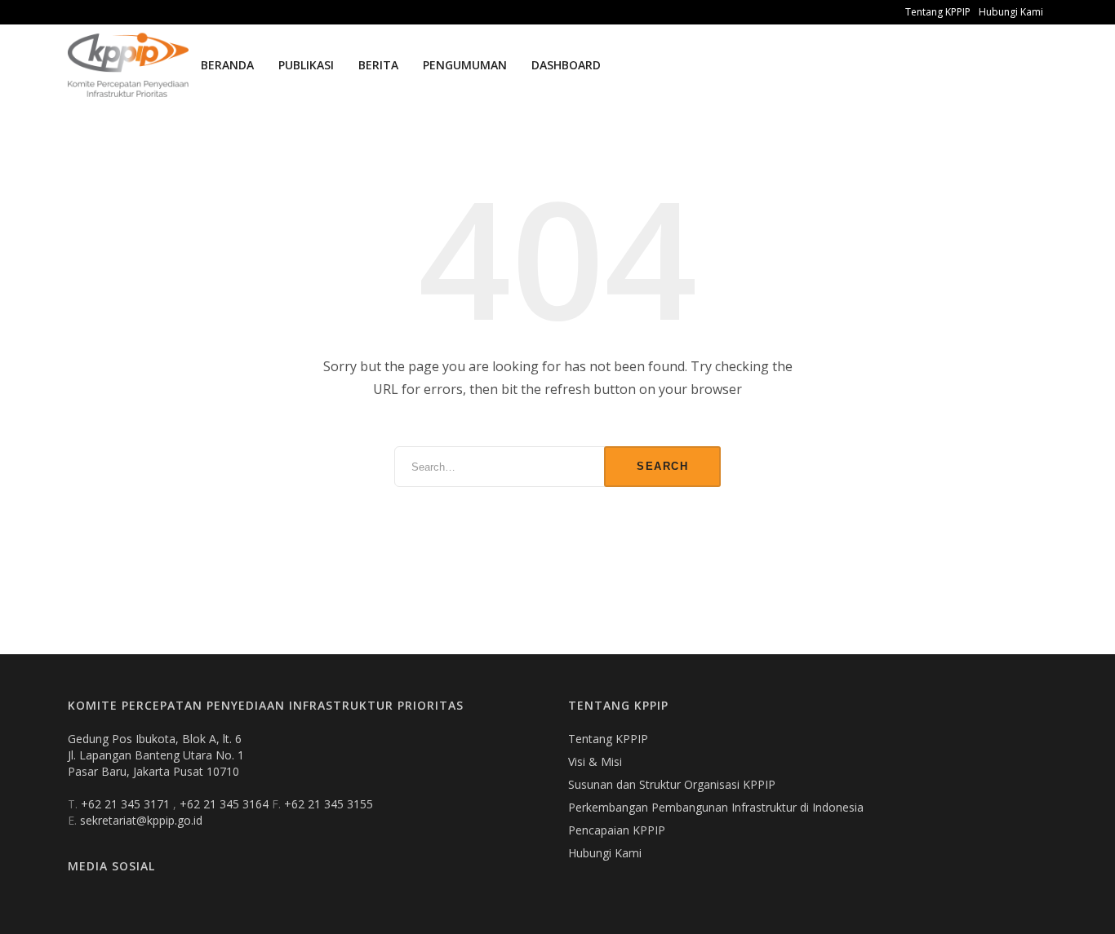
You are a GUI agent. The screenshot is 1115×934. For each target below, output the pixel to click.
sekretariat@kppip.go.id (141, 820)
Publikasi (306, 65)
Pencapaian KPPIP (616, 830)
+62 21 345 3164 (226, 804)
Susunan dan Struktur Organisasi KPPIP (671, 784)
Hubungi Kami (1011, 12)
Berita (378, 65)
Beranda (227, 65)
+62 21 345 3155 (328, 804)
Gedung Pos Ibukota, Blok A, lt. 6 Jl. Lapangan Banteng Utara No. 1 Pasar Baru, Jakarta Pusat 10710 (156, 755)
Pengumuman (465, 65)
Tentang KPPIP (938, 12)
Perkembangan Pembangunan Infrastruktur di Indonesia (716, 807)
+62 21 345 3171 (127, 804)
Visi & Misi (595, 761)
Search (662, 466)
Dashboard (566, 65)
